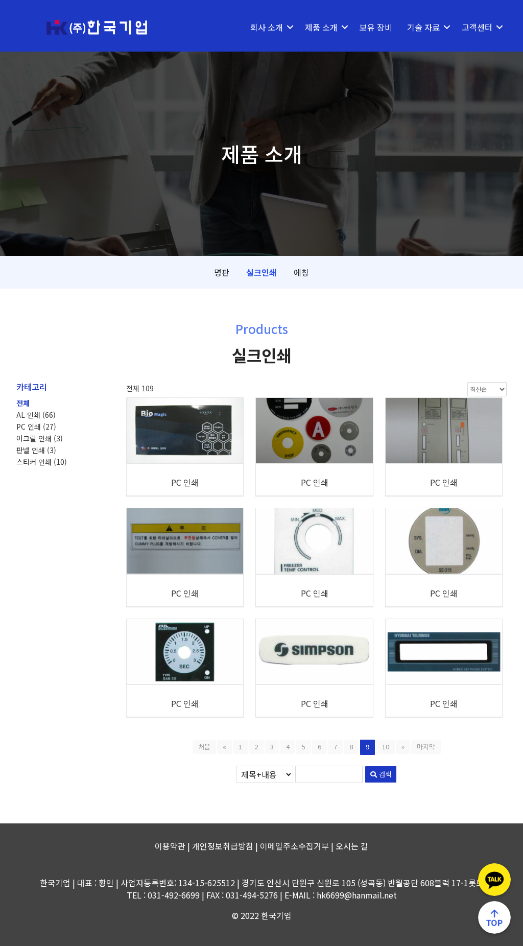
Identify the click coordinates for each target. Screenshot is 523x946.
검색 (384, 774)
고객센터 (477, 27)
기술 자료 (423, 27)
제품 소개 (321, 27)
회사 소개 (266, 27)
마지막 (426, 746)
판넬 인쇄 (36, 450)
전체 (23, 403)
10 (385, 746)
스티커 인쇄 (41, 462)
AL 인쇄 (36, 415)
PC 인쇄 (36, 426)
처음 (204, 746)
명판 (221, 272)
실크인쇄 (261, 272)
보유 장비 (376, 27)
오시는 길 (352, 846)
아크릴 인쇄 (39, 438)
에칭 (301, 272)
